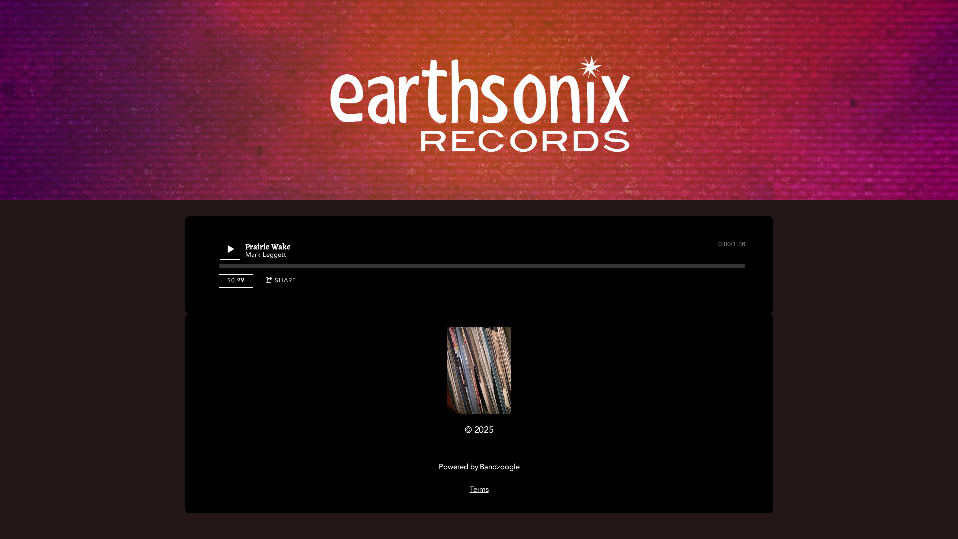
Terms (479, 490)
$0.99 (236, 281)
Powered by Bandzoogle (479, 467)
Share (285, 281)
